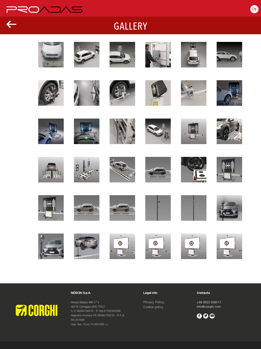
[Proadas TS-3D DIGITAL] (229, 246)
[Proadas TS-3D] (51, 208)
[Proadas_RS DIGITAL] (122, 246)
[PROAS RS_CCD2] (158, 170)
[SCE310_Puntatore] (193, 208)
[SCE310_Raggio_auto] (51, 246)
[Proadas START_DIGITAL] (158, 246)
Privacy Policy (153, 302)
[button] (254, 9)
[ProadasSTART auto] (122, 208)
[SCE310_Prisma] (158, 208)
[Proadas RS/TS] (229, 170)
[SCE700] (229, 131)
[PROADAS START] (193, 131)
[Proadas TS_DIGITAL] (193, 246)
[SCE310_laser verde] (229, 208)
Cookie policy (153, 307)
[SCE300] (158, 93)
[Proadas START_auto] (86, 208)
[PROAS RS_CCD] (122, 170)
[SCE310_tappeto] (86, 246)
